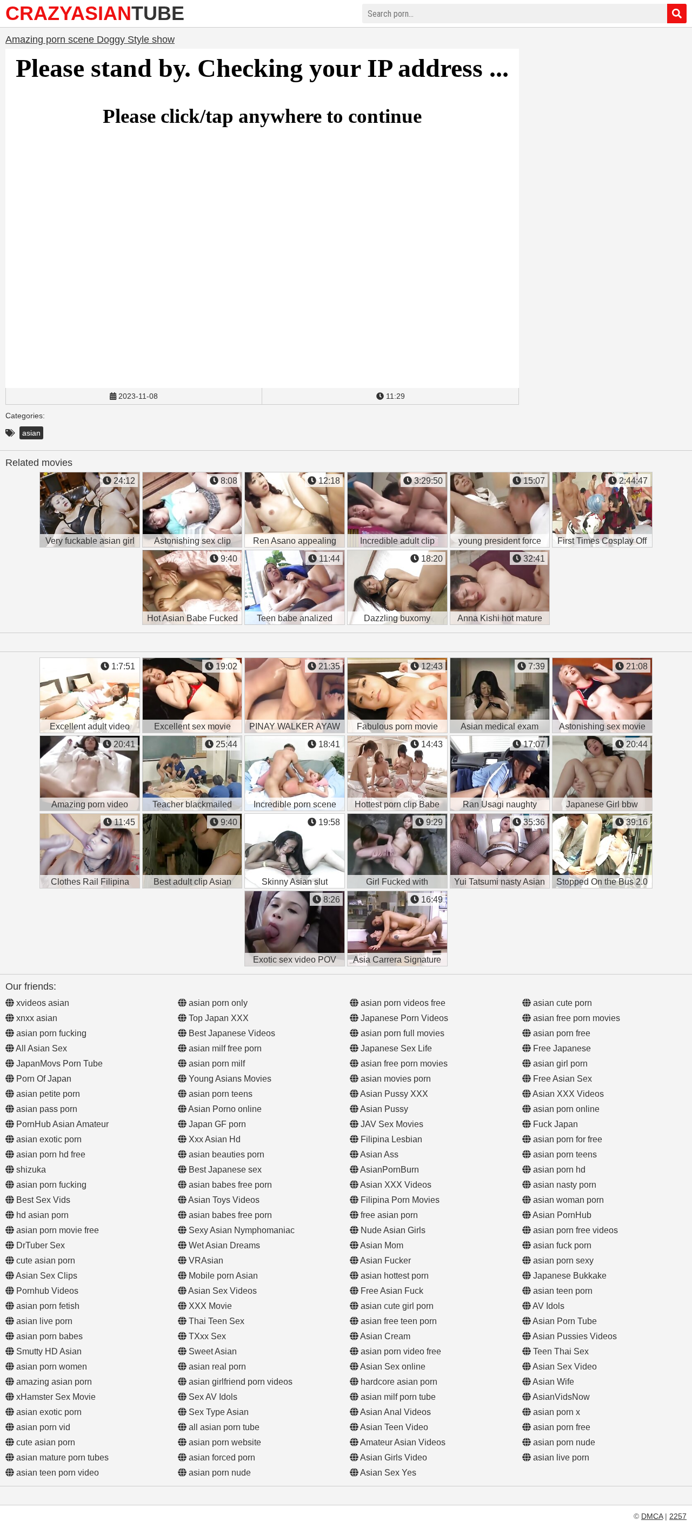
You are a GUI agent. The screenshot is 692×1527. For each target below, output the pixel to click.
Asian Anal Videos (394, 1412)
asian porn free (560, 1033)
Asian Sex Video (564, 1366)
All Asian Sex (40, 1048)
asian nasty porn (563, 1184)
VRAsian (205, 1260)
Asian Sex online (391, 1366)
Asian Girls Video (392, 1457)
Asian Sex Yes (387, 1472)
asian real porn (216, 1366)
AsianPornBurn (388, 1169)
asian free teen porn (397, 1321)
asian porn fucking (50, 1033)
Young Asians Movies (229, 1078)
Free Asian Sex (561, 1078)
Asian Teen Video (393, 1427)
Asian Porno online (224, 1109)
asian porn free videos (574, 1230)
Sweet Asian (212, 1351)
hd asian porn (41, 1215)
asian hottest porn (393, 1275)
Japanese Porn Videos (403, 1018)
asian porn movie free (56, 1230)
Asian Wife (552, 1381)
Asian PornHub (561, 1215)
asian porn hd (558, 1169)
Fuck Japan (554, 1124)
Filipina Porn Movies (399, 1200)
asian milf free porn (224, 1048)
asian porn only (217, 1003)
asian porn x (555, 1412)
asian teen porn (562, 1290)
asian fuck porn (561, 1245)
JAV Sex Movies (390, 1124)
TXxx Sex (206, 1336)
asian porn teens (219, 1093)
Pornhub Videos (46, 1290)
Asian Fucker (384, 1260)
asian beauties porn (225, 1154)
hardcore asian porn (397, 1381)
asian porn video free (399, 1351)
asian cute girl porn (396, 1306)
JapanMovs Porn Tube (58, 1063)
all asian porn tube (223, 1427)
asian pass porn (45, 1109)
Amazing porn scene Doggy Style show (90, 39)
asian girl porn (559, 1063)
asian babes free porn (229, 1184)
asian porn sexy (562, 1260)
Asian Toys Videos (223, 1200)
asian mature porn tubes (61, 1457)
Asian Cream (384, 1336)
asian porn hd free (49, 1154)
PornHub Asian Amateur (61, 1124)
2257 (678, 1516)
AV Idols (547, 1306)
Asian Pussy (383, 1109)
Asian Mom (380, 1245)
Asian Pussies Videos (574, 1336)
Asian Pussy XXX (393, 1093)
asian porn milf (216, 1063)
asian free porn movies (403, 1063)
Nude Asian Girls (391, 1230)
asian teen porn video (56, 1472)
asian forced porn (221, 1457)
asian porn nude (219, 1472)
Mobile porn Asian (222, 1275)
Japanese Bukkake (569, 1275)
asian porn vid (42, 1427)
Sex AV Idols (212, 1396)
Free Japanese (561, 1048)
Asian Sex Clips (45, 1275)
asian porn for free (566, 1139)
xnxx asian (35, 1018)
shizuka (30, 1169)
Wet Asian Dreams (223, 1245)
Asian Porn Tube (564, 1321)
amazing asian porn (53, 1381)
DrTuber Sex (39, 1245)
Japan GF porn (216, 1124)
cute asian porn (44, 1260)
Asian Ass (378, 1154)
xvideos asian (41, 1003)
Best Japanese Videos (231, 1033)
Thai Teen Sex (215, 1321)
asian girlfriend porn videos (239, 1381)
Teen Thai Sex (560, 1351)
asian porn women (50, 1366)
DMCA (652, 1516)
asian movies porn (394, 1078)
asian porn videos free (401, 1003)
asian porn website (224, 1442)
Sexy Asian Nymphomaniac (241, 1230)
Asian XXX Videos (394, 1184)
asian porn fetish (46, 1306)
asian (31, 433)
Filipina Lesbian (390, 1139)
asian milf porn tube (397, 1396)
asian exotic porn (48, 1139)
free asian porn (388, 1215)
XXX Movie (209, 1306)
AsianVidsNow (560, 1396)
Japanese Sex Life (395, 1048)
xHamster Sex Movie (55, 1396)
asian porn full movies (401, 1033)
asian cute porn (561, 1003)
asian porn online (565, 1109)
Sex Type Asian (218, 1412)
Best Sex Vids (42, 1200)
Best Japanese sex (224, 1169)
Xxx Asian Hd (214, 1139)
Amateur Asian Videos (401, 1442)
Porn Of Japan (42, 1078)
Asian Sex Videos (222, 1290)
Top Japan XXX (218, 1018)
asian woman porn (567, 1200)
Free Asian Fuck (390, 1290)
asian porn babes (48, 1336)
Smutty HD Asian (48, 1351)
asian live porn (43, 1321)
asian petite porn (47, 1093)
